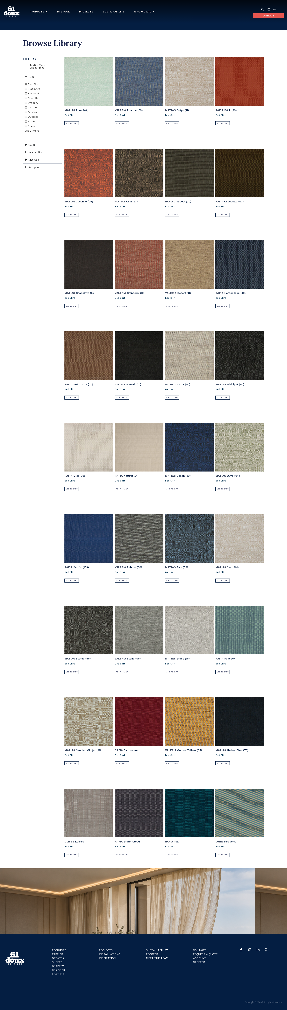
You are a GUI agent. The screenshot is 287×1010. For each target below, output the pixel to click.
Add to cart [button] (72, 123)
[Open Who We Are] (153, 11)
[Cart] (269, 9)
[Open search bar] (262, 9)
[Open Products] (46, 11)
